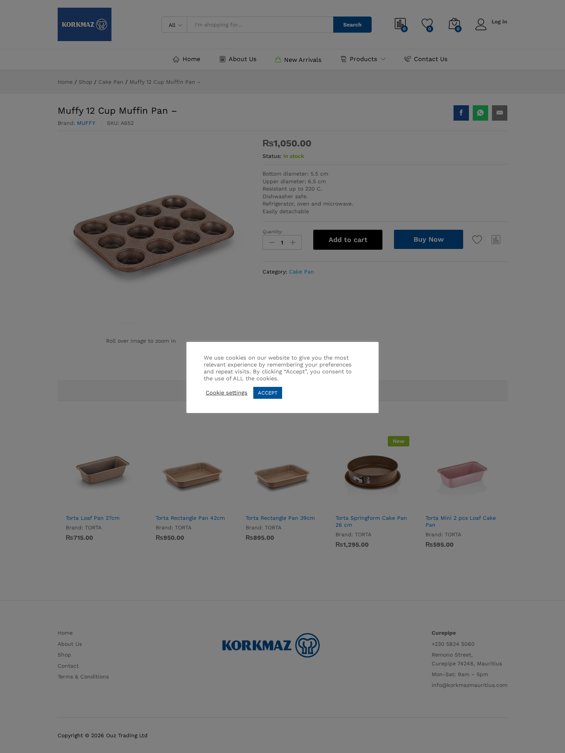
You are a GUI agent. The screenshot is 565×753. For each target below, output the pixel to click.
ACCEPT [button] (268, 393)
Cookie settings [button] (227, 392)
